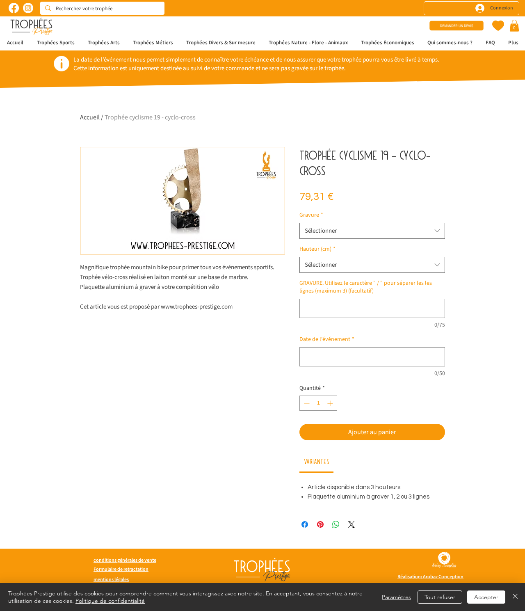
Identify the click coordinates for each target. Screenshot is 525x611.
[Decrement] (306, 403)
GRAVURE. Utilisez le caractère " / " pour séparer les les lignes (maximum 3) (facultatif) (365, 287)
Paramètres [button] (396, 597)
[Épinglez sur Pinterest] (320, 524)
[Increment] (331, 403)
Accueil (90, 117)
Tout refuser (440, 597)
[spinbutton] (318, 403)
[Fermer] (515, 597)
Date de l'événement (326, 339)
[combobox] (372, 231)
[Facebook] (14, 8)
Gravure (311, 215)
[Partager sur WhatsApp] (336, 524)
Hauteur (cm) (317, 249)
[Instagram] (28, 8)
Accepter (486, 597)
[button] (514, 26)
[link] (316, 461)
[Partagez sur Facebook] (305, 524)
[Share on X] (351, 524)
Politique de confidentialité (110, 600)
